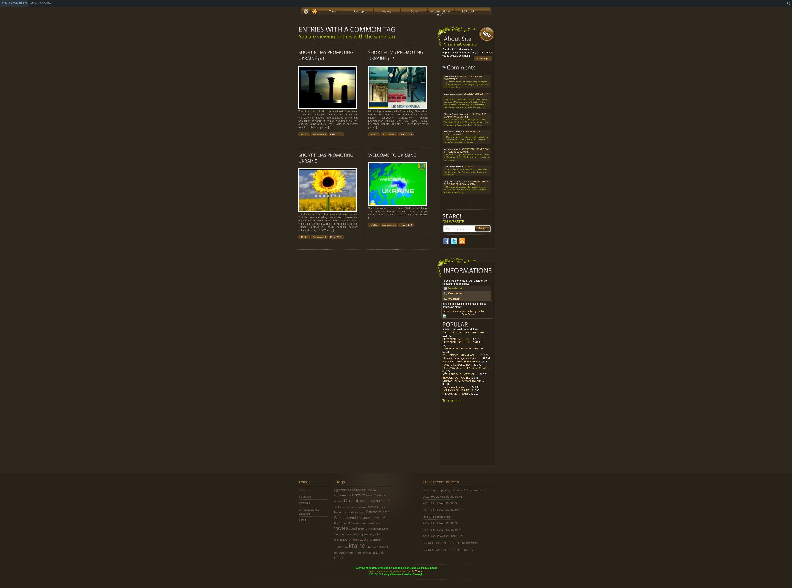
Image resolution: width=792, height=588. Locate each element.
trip (336, 552)
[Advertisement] (467, 435)
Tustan (338, 546)
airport (350, 518)
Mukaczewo (355, 523)
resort (383, 546)
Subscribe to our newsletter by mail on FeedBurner (464, 313)
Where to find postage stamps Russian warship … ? (456, 490)
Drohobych (355, 500)
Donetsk (338, 501)
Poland (351, 528)
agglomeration (342, 490)
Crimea (339, 518)
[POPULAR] (468, 10)
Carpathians (378, 511)
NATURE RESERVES (436, 516)
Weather (454, 298)
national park (371, 523)
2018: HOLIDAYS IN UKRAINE (442, 510)
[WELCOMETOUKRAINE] (392, 155)
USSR (338, 558)
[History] (387, 10)
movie (350, 507)
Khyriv (369, 495)
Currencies (455, 293)
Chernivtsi (380, 495)
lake (361, 512)
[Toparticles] (452, 400)
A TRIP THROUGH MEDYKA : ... (460, 374)
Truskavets (359, 539)
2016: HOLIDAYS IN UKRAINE (442, 530)
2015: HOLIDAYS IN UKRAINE (442, 536)
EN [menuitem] (25, 3)
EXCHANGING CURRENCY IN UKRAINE (465, 368)
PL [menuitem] (54, 3)
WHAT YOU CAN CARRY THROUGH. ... (464, 332)
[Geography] (360, 10)
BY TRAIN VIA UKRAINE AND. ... (460, 355)
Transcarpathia (365, 552)
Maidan (367, 518)
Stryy (372, 534)
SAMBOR (468, 167)
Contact (419, 571)
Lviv (358, 518)
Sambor (339, 534)
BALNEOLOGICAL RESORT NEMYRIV (448, 550)
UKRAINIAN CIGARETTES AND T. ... (462, 342)
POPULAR (306, 503)
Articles (304, 490)
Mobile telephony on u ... (456, 387)
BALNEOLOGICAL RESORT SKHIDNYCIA (450, 543)
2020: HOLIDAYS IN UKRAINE (442, 496)
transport (342, 539)
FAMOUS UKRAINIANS (455, 393)
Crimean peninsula (377, 528)
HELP (302, 520)
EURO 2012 (379, 501)
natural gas (360, 507)
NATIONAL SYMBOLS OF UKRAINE (462, 348)
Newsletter (455, 288)
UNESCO (372, 546)
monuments (346, 552)
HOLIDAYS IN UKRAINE (456, 390)
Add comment (319, 134)
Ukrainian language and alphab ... (461, 358)
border (371, 507)
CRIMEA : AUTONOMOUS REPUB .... (463, 380)
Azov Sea (379, 518)
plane (348, 534)
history (353, 512)
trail (379, 534)
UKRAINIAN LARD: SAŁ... (456, 339)
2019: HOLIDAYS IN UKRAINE (442, 503)
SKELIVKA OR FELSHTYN (476, 94)
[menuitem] (789, 3)
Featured (305, 496)
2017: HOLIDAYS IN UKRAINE (442, 523)
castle (380, 552)
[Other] (414, 10)
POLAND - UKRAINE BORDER (459, 361)
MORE (304, 134)
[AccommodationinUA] (441, 10)
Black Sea (340, 523)
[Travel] (333, 10)
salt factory (339, 507)
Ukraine (354, 545)
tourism (375, 539)
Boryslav (358, 495)
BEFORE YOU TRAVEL (455, 377)
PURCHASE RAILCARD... (457, 364)
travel (339, 528)
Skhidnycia (360, 534)
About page (483, 58)
